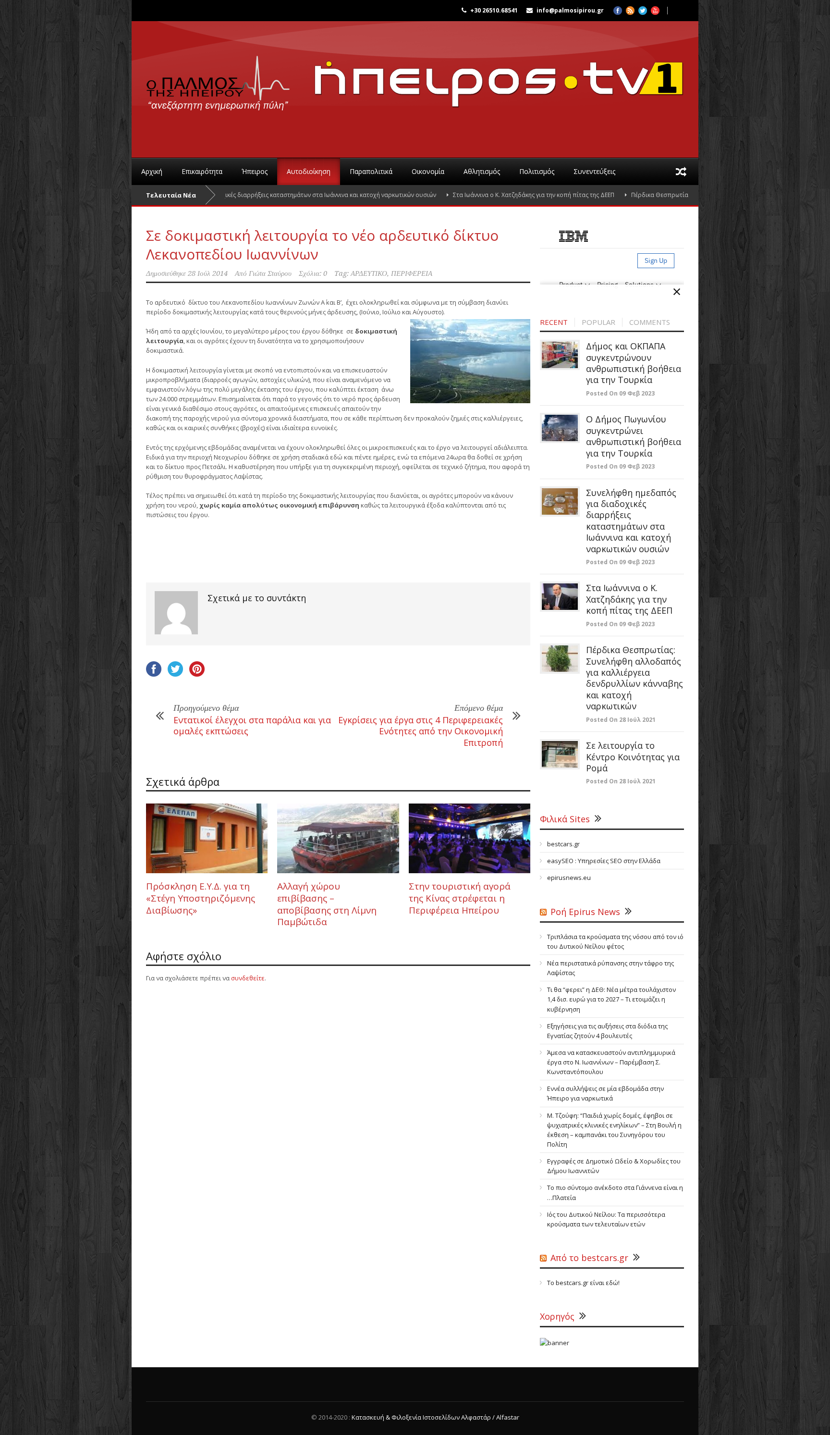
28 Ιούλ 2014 (208, 273)
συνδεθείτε (248, 978)
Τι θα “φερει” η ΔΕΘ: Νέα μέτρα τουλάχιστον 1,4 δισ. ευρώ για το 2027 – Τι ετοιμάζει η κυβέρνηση (611, 999)
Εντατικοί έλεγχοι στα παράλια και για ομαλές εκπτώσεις (252, 725)
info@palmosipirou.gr (570, 10)
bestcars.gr (563, 844)
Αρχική (151, 171)
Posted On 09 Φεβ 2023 (620, 393)
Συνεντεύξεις (594, 171)
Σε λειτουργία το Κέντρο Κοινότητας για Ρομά (633, 757)
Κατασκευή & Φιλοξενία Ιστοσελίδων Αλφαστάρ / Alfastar (435, 1417)
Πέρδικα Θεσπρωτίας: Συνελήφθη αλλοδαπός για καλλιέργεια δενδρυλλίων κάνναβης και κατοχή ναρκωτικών (634, 678)
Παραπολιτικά (371, 171)
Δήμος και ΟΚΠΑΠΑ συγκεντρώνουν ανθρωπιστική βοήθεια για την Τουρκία (633, 362)
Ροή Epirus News (585, 911)
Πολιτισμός (536, 171)
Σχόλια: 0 (313, 273)
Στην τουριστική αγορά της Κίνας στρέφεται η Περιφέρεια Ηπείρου (460, 898)
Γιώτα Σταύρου (270, 273)
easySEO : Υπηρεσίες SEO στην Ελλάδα (603, 860)
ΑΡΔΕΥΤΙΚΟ (369, 273)
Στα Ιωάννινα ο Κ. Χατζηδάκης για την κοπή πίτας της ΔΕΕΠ (487, 195)
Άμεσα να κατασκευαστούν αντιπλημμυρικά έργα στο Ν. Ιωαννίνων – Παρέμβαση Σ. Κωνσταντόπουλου (611, 1062)
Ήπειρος (255, 171)
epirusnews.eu (569, 877)
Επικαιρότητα (202, 171)
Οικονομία (428, 171)
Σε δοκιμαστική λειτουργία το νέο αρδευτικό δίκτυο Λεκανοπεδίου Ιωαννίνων (322, 244)
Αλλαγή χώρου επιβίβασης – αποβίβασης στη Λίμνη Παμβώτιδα (327, 904)
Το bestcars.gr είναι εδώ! (583, 1282)
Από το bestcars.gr (589, 1257)
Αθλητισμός (482, 171)
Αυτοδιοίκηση (308, 171)
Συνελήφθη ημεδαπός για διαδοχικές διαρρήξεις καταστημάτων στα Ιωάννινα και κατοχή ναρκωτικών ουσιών (238, 195)
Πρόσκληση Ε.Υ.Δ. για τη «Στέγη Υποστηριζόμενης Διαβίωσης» (200, 898)
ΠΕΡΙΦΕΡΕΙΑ (411, 273)
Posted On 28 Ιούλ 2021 (621, 720)
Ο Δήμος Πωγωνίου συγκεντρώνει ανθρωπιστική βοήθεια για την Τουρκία (633, 435)
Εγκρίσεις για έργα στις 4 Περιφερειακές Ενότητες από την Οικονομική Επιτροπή (420, 731)
